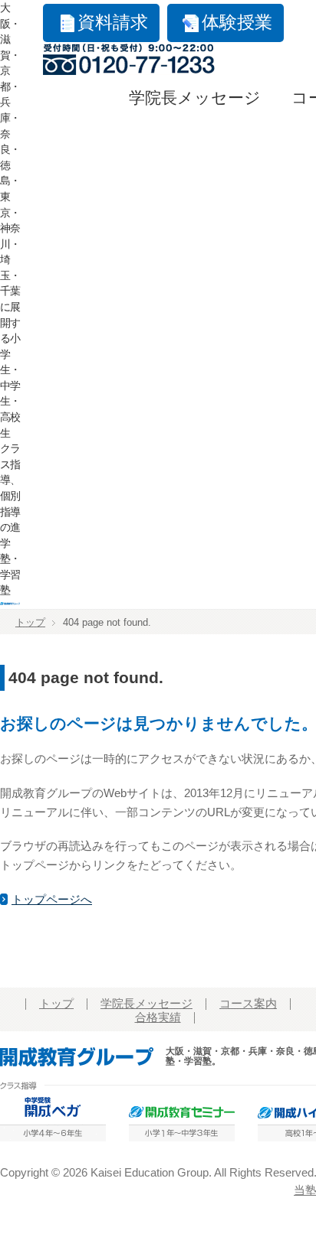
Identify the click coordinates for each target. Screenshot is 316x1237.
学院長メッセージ (195, 98)
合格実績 (158, 1017)
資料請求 (112, 22)
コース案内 (248, 1004)
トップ (30, 622)
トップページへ (52, 900)
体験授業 (237, 22)
